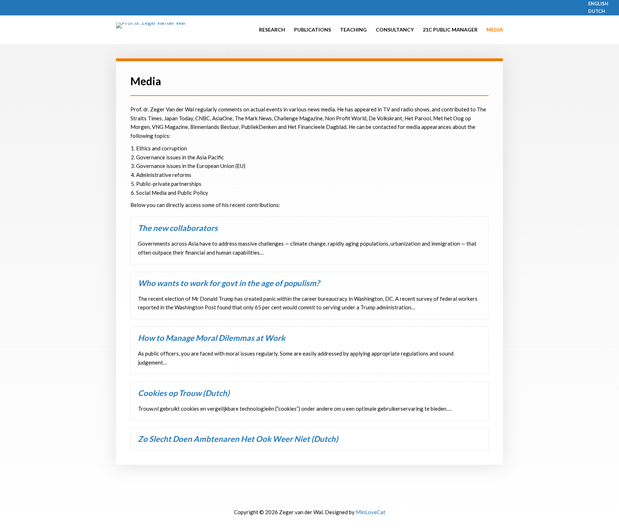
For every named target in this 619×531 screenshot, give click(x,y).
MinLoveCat (370, 512)
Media (494, 29)
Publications (312, 29)
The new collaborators (178, 228)
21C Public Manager (450, 29)
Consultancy (395, 29)
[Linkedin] (319, 499)
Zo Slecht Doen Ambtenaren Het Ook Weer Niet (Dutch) (238, 439)
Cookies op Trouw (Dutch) (184, 393)
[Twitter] (300, 499)
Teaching (353, 29)
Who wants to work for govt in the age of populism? (229, 283)
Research (272, 29)
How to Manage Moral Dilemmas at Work (211, 338)
